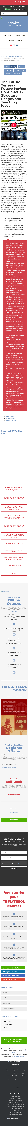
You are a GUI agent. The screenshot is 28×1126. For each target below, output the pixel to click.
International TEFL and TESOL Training (14, 23)
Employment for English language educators (15, 1071)
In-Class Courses (10, 418)
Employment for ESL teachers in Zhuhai (15, 1068)
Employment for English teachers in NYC (15, 1079)
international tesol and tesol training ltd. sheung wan (14, 558)
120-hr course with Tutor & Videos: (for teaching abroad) (14, 667)
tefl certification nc (14, 565)
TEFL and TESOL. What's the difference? (15, 1104)
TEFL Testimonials (16, 56)
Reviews (21, 67)
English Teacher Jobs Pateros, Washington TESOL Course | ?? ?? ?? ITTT (14, 526)
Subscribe (14, 868)
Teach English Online (15, 1096)
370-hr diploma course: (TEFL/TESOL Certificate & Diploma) (14, 630)
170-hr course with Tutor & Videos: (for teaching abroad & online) (14, 655)
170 (14, 660)
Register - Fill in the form (12, 968)
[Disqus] (14, 464)
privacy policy (18, 863)
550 (14, 624)
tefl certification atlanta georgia (14, 572)
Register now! (14, 820)
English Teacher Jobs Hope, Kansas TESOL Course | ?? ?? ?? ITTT (14, 489)
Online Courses (20, 1)
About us (15, 1064)
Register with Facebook (12, 975)
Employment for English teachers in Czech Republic (16, 1076)
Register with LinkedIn (12, 972)
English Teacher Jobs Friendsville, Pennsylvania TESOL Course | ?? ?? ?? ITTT (14, 517)
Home (4, 35)
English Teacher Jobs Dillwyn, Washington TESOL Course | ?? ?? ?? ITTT (14, 498)
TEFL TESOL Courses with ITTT (15, 1100)
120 (14, 672)
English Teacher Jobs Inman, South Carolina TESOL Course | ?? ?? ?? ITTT (14, 536)
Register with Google (11, 979)
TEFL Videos (8, 56)
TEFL (7, 67)
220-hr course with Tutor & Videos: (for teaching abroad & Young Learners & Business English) (14, 642)
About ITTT (11, 35)
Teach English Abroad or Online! (16, 1102)
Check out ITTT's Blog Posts (11, 432)
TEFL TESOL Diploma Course (16, 1108)
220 (14, 648)
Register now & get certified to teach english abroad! (14, 1040)
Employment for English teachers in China (16, 1073)
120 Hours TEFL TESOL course (15, 1114)
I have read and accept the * (13, 863)
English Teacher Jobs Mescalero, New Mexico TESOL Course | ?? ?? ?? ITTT (14, 508)
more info (13, 611)
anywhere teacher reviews (14, 543)
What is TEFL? (16, 1110)
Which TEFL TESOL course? (16, 1112)
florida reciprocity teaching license (14, 550)
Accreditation (10, 40)
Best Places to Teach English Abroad (16, 1106)
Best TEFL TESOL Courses (15, 1098)
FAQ (24, 70)
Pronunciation (17, 73)
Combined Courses (11, 420)
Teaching (13, 67)
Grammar (8, 73)
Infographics (9, 70)
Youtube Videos (15, 1093)
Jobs (23, 35)
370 (14, 634)
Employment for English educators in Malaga (15, 1069)
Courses (18, 35)
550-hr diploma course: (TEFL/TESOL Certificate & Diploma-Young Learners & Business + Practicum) (14, 617)
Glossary (17, 70)
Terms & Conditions (19, 1056)
